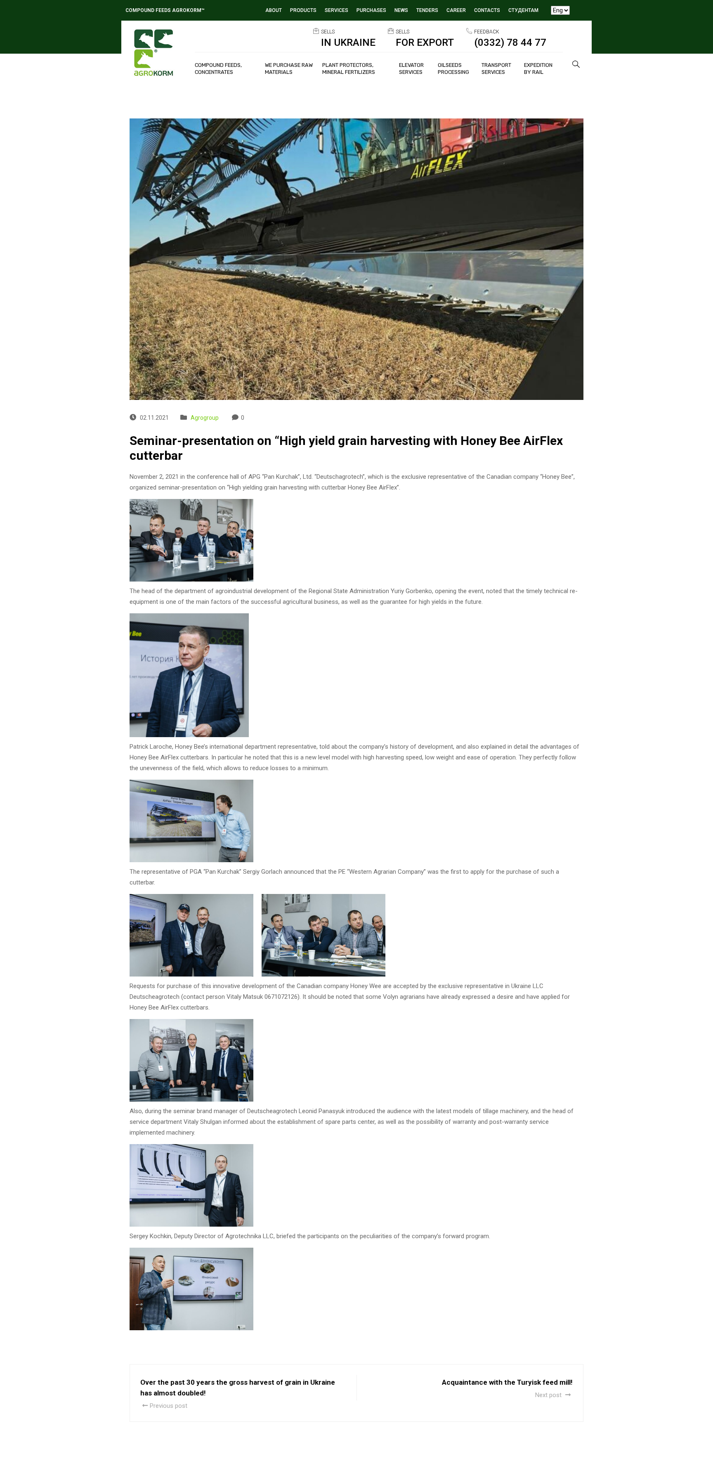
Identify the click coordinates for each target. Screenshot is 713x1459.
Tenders (427, 10)
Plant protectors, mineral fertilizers (348, 68)
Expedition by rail (538, 68)
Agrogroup (205, 417)
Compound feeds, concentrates (218, 68)
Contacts (487, 10)
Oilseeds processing (453, 68)
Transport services (496, 68)
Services (336, 10)
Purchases (371, 10)
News (401, 10)
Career (456, 10)
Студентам (523, 10)
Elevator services (411, 68)
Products (303, 10)
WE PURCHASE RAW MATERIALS (289, 68)
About (273, 10)
